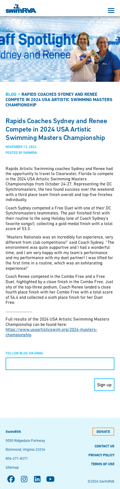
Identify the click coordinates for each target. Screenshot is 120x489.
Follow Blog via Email (25, 353)
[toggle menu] (111, 10)
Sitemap (12, 467)
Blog (11, 94)
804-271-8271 (17, 458)
